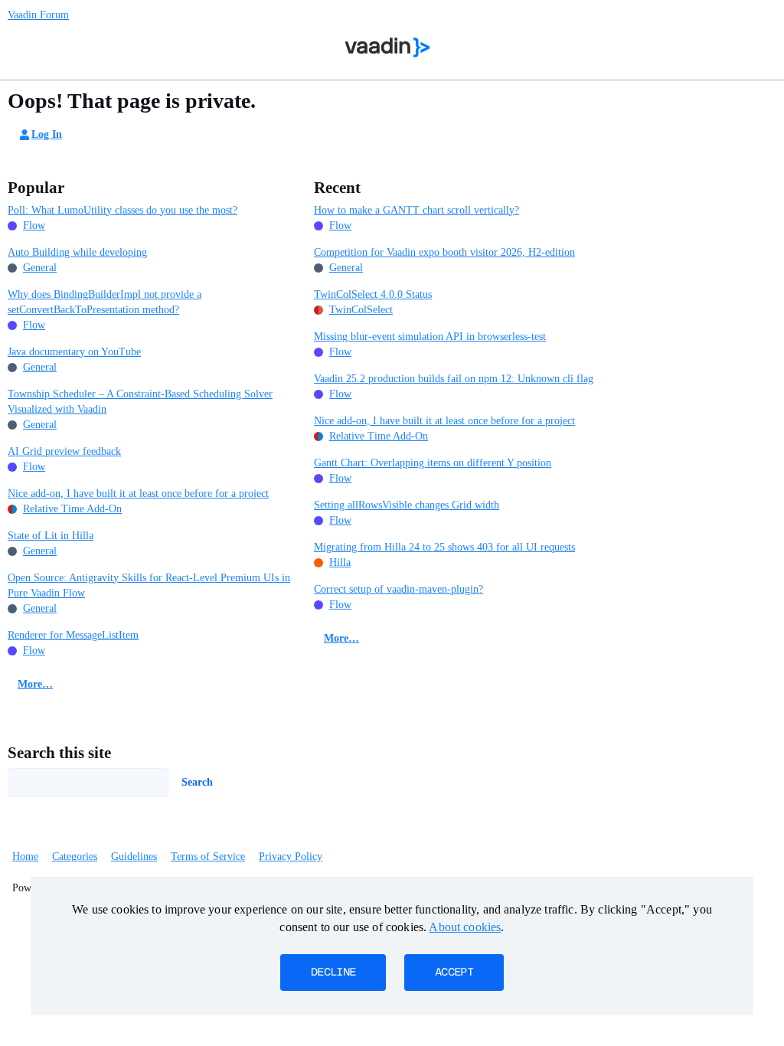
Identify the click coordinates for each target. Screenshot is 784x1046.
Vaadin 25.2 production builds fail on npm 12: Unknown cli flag (453, 378)
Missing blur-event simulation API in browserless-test (430, 336)
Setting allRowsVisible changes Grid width (406, 505)
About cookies (465, 926)
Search (197, 782)
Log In (46, 134)
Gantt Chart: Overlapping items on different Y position (432, 463)
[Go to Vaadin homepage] (388, 47)
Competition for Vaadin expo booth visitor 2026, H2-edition (444, 252)
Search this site (59, 752)
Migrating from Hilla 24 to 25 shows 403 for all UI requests (444, 547)
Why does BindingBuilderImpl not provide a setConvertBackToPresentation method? (104, 302)
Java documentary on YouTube (74, 352)
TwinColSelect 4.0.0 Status (373, 294)
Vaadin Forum (38, 15)
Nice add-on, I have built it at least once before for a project (138, 493)
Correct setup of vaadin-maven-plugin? (398, 589)
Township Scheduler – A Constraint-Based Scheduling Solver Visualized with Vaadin (140, 401)
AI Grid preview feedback (64, 451)
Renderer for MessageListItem (73, 635)
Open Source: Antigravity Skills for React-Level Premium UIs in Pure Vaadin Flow (149, 585)
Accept (454, 972)
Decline (333, 972)
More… (35, 684)
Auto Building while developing (77, 252)
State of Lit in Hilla (50, 535)
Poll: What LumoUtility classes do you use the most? (122, 210)
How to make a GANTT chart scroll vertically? (416, 210)
